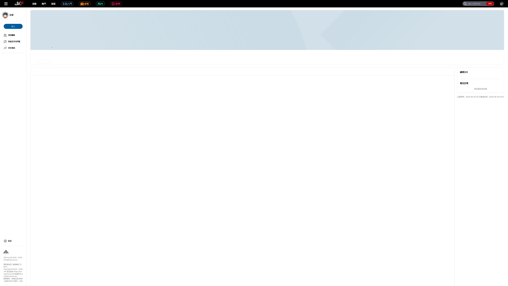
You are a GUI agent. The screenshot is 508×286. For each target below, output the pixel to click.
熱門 (44, 3)
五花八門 (67, 3)
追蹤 (34, 3)
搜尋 (490, 4)
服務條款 (16, 264)
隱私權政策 (8, 264)
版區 (53, 3)
